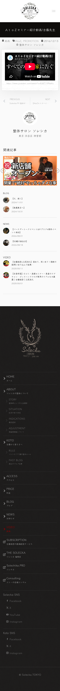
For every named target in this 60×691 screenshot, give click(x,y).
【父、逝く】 (18, 198)
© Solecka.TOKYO (30, 674)
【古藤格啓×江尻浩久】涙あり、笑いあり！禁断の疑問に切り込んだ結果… (34, 263)
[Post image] (6, 200)
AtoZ (18, 41)
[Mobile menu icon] (52, 11)
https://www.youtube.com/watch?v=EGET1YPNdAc (30, 83)
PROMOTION (31, 41)
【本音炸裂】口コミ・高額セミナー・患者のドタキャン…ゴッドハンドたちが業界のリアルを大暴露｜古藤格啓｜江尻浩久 (34, 276)
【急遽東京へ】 (19, 207)
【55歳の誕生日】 (20, 241)
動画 (7, 41)
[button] (3, 170)
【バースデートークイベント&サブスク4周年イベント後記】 (34, 231)
